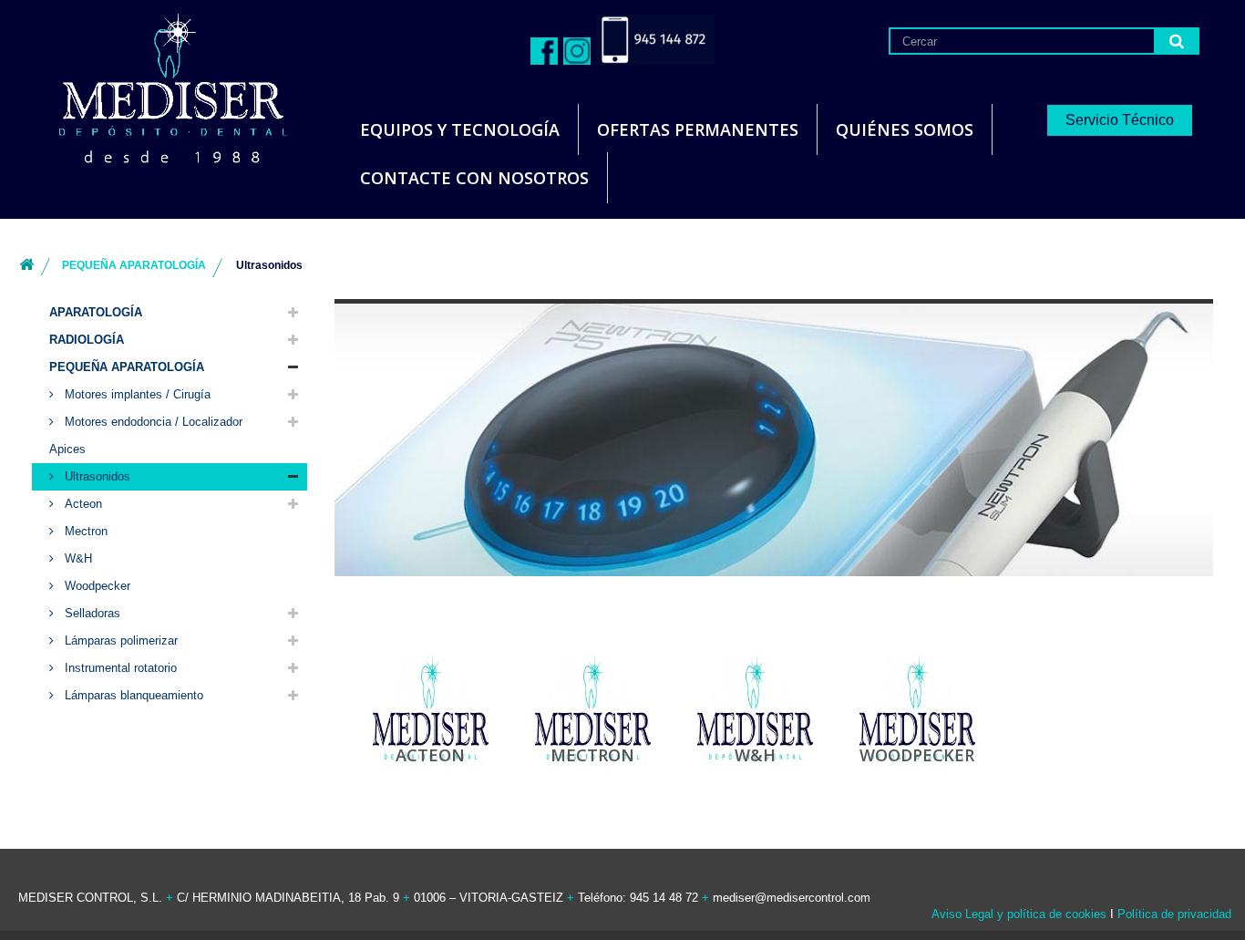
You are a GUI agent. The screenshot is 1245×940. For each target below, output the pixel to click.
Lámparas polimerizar (119, 640)
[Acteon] (431, 707)
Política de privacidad (1174, 914)
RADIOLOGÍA (86, 339)
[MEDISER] (150, 91)
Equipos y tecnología (460, 129)
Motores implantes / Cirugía (136, 394)
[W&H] (755, 707)
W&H (76, 558)
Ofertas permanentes (697, 129)
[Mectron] (593, 707)
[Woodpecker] (917, 707)
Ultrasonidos (95, 476)
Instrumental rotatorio (119, 668)
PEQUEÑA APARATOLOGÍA (126, 367)
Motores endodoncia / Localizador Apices (145, 435)
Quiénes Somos (904, 129)
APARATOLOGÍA (95, 312)
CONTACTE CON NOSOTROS (474, 178)
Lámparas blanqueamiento (132, 695)
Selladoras (90, 613)
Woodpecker (95, 586)
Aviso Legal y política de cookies (1018, 914)
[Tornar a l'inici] (26, 265)
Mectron (84, 531)
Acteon (81, 504)
